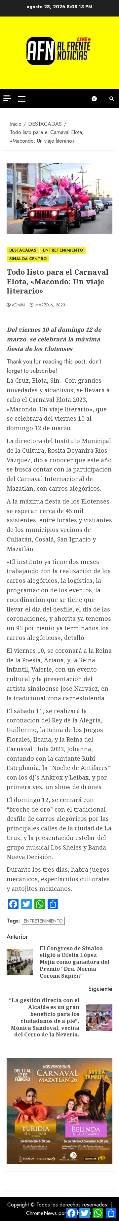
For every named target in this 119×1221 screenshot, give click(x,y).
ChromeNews (41, 1213)
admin (18, 305)
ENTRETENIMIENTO (63, 250)
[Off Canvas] (7, 98)
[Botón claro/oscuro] (97, 98)
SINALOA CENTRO (28, 259)
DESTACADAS (22, 250)
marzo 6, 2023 (50, 305)
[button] (21, 99)
